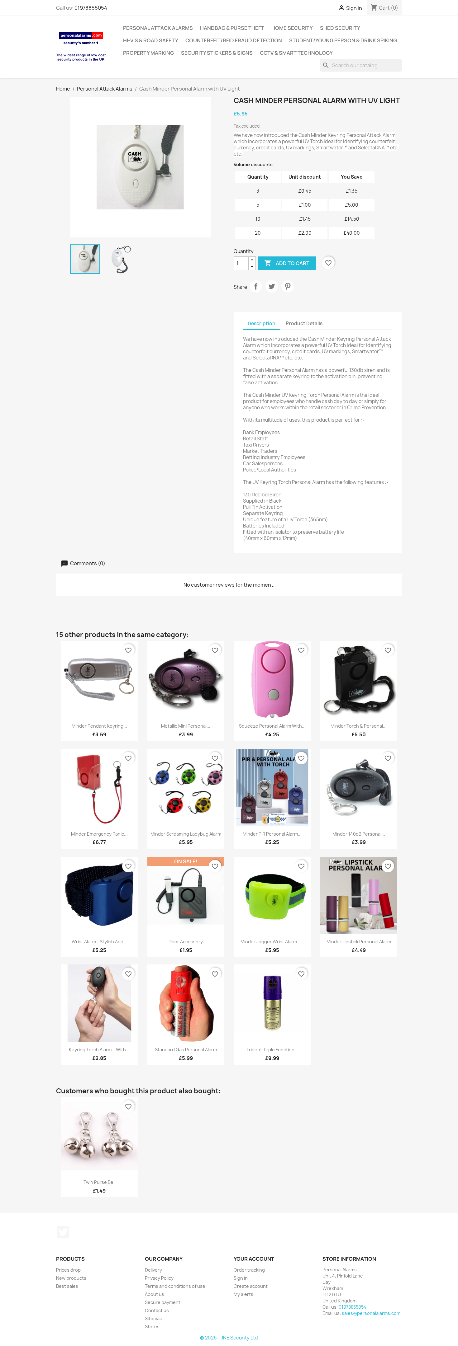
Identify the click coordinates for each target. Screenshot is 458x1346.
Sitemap (153, 1318)
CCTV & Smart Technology (296, 52)
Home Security (292, 28)
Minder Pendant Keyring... (99, 726)
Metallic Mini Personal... (185, 726)
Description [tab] (261, 323)
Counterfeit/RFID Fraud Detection (233, 40)
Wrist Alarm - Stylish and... (99, 942)
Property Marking (148, 52)
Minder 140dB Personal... (358, 834)
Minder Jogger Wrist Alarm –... (272, 942)
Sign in (241, 1278)
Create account (251, 1286)
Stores (152, 1327)
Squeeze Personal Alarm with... (272, 726)
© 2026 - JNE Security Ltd (229, 1337)
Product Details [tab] (304, 323)
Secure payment (162, 1302)
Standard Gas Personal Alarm (186, 1050)
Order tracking (249, 1270)
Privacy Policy (159, 1278)
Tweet (271, 286)
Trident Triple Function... (272, 1050)
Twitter (63, 1232)
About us (154, 1294)
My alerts (243, 1294)
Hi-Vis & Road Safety (150, 40)
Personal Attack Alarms (158, 28)
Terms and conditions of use (175, 1286)
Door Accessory (186, 942)
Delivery (153, 1270)
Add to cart (286, 263)
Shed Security (340, 28)
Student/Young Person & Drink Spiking (343, 40)
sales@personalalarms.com (371, 1313)
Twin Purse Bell (99, 1182)
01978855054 (90, 7)
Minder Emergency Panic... (99, 834)
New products (71, 1278)
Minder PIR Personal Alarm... (272, 834)
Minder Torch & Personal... (359, 726)
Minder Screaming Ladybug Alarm (185, 834)
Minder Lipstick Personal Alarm (359, 942)
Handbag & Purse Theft (232, 28)
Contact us (157, 1310)
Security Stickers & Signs (217, 52)
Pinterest (287, 286)
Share (256, 286)
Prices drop (68, 1270)
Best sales (67, 1286)
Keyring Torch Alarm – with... (99, 1050)
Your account (254, 1258)
